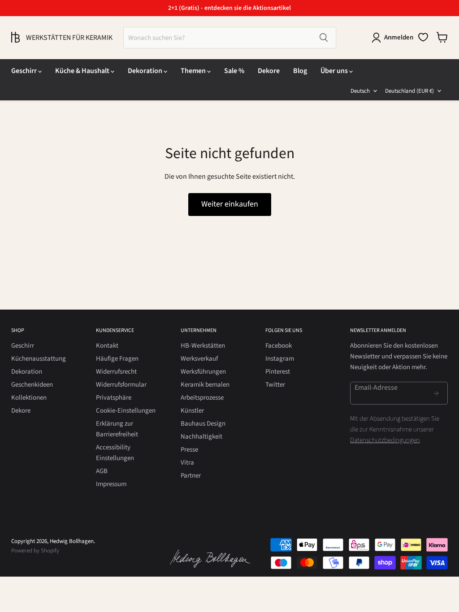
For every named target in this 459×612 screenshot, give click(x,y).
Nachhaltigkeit (201, 436)
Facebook (278, 345)
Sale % (234, 71)
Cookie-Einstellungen (126, 410)
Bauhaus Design (203, 423)
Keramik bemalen (205, 384)
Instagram (279, 358)
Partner (191, 475)
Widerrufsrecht (116, 371)
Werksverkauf (199, 358)
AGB (102, 471)
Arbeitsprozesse (202, 397)
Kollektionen (29, 397)
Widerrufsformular (121, 384)
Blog (300, 71)
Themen (194, 71)
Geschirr (24, 71)
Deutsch (360, 91)
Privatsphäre (113, 397)
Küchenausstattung (38, 358)
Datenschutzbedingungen (385, 440)
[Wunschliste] (423, 37)
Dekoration (146, 71)
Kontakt (107, 345)
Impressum (111, 484)
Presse (189, 449)
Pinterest (277, 371)
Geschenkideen (32, 384)
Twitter (275, 384)
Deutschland (409, 91)
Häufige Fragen (117, 358)
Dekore (269, 71)
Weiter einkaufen (229, 204)
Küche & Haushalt (83, 71)
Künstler (192, 410)
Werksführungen (203, 371)
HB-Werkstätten (203, 345)
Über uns (334, 71)
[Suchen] (324, 37)
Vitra (187, 462)
